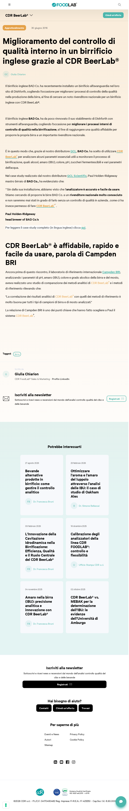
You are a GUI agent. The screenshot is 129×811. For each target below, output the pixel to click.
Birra (17, 354)
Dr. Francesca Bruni (43, 501)
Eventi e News (52, 734)
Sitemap (49, 745)
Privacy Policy (77, 734)
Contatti (44, 708)
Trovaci (86, 708)
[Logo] (40, 792)
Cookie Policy (77, 739)
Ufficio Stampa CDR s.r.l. (91, 564)
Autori (48, 739)
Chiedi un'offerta (113, 15)
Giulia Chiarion (18, 74)
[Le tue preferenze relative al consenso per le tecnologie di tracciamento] (6, 805)
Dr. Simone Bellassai (89, 505)
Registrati (62, 684)
